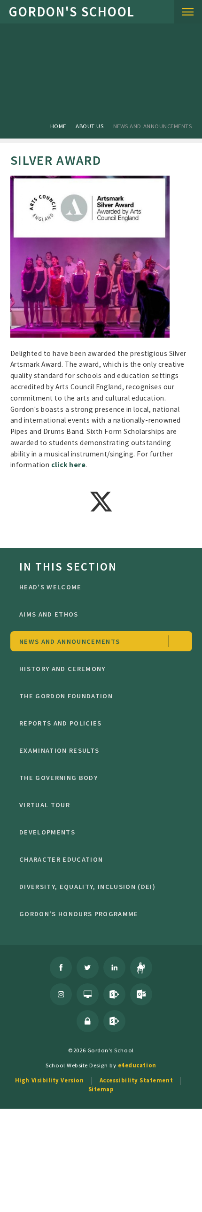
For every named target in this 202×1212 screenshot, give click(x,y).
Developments (47, 832)
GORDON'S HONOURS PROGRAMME (79, 914)
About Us (89, 126)
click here (68, 464)
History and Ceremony (62, 668)
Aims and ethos (48, 614)
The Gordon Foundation (66, 696)
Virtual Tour (44, 805)
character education (61, 859)
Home (58, 126)
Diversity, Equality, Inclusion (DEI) (87, 886)
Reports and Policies (60, 723)
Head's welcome (50, 587)
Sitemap (101, 1089)
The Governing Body (58, 777)
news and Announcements (152, 126)
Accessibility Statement (136, 1080)
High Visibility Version (49, 1080)
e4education (137, 1065)
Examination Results (59, 750)
